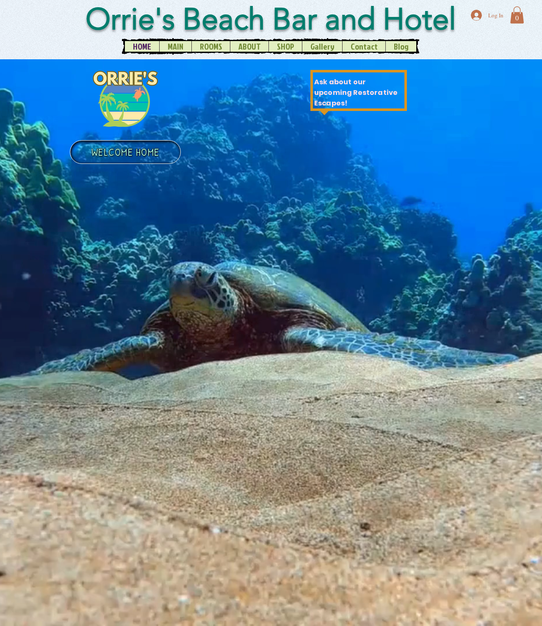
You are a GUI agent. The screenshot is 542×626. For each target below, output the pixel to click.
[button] (517, 15)
